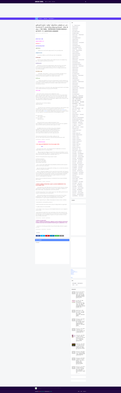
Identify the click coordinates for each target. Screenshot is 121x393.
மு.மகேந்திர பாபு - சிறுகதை (75, 142)
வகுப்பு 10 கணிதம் (74, 156)
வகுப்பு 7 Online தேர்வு (75, 181)
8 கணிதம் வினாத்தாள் (75, 84)
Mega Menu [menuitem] (45, 18)
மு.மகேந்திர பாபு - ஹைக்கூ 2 (75, 145)
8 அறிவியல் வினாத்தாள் (81, 81)
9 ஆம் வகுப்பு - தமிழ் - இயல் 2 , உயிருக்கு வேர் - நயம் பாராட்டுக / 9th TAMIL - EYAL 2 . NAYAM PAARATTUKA (80, 330)
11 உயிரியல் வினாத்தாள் (75, 42)
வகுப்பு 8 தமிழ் (74, 189)
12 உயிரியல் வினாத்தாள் (75, 59)
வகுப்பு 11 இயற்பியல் (80, 159)
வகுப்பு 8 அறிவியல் (74, 186)
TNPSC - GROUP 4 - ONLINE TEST (76, 100)
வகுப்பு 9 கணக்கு (74, 192)
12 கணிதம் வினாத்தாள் (75, 61)
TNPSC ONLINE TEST (74, 103)
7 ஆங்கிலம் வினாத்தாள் (75, 78)
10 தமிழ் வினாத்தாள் (81, 34)
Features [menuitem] (40, 18)
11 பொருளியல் (80, 48)
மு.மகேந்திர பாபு (74, 131)
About (50, 1)
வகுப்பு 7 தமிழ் (74, 184)
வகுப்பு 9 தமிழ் (39, 22)
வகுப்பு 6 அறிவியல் (74, 153)
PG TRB (73, 98)
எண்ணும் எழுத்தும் (74, 106)
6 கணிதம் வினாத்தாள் (75, 72)
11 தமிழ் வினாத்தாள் (74, 48)
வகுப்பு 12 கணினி (80, 169)
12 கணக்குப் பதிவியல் (81, 59)
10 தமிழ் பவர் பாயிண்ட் (75, 34)
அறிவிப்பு (80, 103)
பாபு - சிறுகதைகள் (74, 123)
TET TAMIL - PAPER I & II (78, 98)
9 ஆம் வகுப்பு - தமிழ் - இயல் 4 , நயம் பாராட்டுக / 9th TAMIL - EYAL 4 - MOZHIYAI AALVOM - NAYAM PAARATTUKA (80, 353)
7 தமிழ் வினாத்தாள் (74, 81)
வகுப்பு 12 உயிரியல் (80, 167)
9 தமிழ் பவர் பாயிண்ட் (74, 95)
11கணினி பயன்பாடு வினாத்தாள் (76, 53)
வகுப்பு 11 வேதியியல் (74, 164)
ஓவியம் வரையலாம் (74, 109)
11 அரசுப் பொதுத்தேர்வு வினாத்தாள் (76, 37)
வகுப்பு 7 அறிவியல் (81, 181)
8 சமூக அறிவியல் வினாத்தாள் (75, 86)
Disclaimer (72, 272)
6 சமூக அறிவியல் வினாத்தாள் (75, 73)
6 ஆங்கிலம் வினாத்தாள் (75, 70)
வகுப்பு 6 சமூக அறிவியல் (75, 178)
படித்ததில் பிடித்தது (80, 122)
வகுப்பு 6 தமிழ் (81, 178)
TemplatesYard (42, 391)
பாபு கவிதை (79, 125)
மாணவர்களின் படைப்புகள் (75, 128)
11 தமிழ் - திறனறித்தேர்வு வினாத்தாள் (76, 47)
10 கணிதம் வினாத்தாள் (75, 28)
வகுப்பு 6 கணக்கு (74, 175)
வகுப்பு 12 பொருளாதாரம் (80, 170)
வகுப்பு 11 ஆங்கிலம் (74, 159)
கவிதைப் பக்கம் (79, 111)
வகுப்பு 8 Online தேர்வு (79, 184)
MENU (72, 277)
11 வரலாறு (73, 50)
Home (47, 1)
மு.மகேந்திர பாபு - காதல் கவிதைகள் (76, 139)
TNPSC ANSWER (74, 283)
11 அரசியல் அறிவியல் (74, 36)
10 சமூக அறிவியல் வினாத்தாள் (76, 31)
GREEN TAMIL (39, 2)
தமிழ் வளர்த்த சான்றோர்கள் (75, 120)
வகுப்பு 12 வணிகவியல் (75, 172)
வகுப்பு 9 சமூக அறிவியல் (80, 192)
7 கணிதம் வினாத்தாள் (80, 75)
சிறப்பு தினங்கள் (82, 114)
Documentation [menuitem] (51, 18)
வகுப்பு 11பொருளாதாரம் (81, 164)
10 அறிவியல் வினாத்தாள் (77, 25)
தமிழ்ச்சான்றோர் (82, 120)
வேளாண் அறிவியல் (81, 195)
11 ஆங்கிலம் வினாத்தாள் (75, 39)
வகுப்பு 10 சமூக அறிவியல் (81, 156)
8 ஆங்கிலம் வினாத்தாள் (75, 83)
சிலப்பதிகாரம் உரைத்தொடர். (75, 114)
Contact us (72, 274)
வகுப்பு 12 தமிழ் (74, 170)
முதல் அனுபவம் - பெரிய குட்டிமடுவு (76, 147)
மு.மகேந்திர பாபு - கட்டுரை (75, 136)
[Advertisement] (60, 10)
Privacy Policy (73, 271)
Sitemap (72, 270)
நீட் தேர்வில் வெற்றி (74, 122)
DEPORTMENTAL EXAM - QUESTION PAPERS (77, 97)
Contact (54, 1)
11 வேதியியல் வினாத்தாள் (79, 50)
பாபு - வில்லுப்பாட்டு (74, 125)
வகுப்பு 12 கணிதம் (74, 169)
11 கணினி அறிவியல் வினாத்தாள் (76, 45)
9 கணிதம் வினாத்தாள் (75, 92)
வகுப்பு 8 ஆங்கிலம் (80, 186)
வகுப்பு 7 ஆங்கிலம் (74, 183)
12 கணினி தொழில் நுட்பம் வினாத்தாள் (76, 64)
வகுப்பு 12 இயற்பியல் (74, 167)
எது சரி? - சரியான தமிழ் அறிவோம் (76, 108)
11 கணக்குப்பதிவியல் (81, 42)
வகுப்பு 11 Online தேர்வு (80, 158)
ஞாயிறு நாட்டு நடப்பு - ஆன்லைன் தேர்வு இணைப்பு (78, 117)
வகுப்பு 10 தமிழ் (74, 158)
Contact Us (84, 391)
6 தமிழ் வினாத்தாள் (74, 75)
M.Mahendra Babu (38, 33)
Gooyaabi (50, 391)
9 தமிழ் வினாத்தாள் (81, 95)
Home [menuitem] (36, 18)
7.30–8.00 (63, 109)
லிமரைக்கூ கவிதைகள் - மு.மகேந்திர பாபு (77, 150)
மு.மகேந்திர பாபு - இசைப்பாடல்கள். (76, 133)
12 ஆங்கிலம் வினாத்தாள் (75, 56)
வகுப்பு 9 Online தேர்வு (79, 189)
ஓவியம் (82, 108)
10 (72, 25)
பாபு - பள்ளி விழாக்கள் (80, 123)
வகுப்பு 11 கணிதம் (74, 161)
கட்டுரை (79, 109)
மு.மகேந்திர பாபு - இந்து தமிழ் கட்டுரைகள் (77, 134)
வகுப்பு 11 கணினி (80, 161)
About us (72, 273)
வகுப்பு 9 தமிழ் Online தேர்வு (80, 194)
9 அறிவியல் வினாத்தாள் (75, 89)
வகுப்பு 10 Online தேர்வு (80, 153)
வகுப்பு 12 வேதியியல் (81, 172)
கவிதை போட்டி (74, 111)
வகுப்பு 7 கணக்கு (80, 183)
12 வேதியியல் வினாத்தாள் (75, 67)
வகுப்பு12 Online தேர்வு (75, 195)
